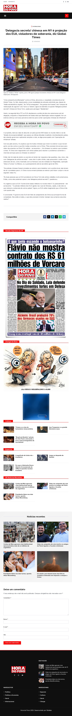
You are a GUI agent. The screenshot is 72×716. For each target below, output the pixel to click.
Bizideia (49, 710)
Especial (8, 449)
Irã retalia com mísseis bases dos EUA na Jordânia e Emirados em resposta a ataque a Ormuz (52, 575)
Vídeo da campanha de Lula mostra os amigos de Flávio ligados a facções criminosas (58, 486)
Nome (6, 619)
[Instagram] (65, 1)
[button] (5, 15)
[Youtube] (67, 1)
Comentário (7, 598)
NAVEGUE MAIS (43, 687)
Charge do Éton (11, 342)
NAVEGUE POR (8, 687)
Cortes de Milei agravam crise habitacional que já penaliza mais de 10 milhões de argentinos (24, 486)
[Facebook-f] (63, 1)
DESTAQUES (43, 661)
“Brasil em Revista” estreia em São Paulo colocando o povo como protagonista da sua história (24, 439)
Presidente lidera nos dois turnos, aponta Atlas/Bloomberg (24, 496)
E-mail (6, 627)
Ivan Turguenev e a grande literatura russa (58, 428)
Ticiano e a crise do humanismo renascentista (24, 428)
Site (5, 634)
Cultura (8, 421)
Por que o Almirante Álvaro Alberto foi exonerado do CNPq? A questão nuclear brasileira (24, 468)
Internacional (37, 26)
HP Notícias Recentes (13, 477)
